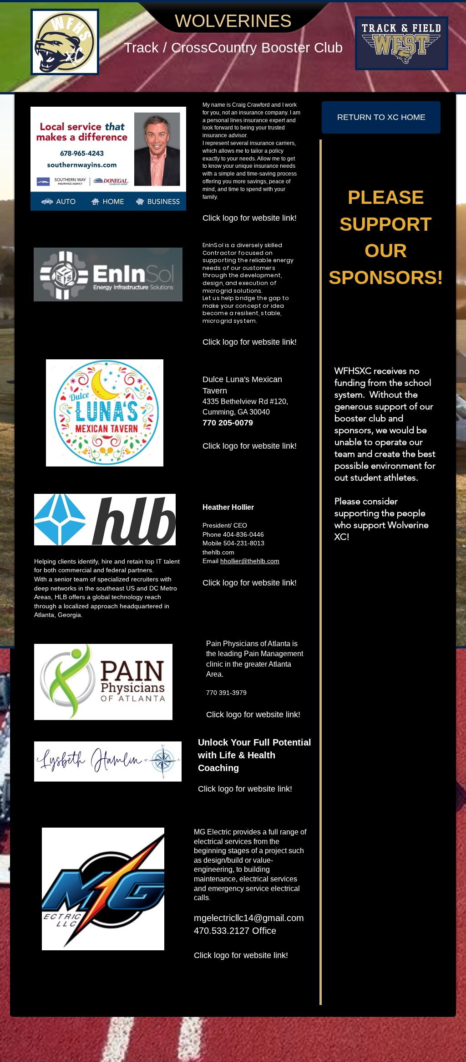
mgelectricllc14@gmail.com (249, 918)
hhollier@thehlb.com (249, 561)
